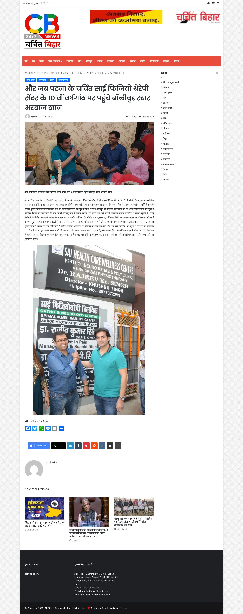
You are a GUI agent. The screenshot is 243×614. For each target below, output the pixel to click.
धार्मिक (142, 61)
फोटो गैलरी (154, 61)
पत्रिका (166, 61)
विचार (165, 169)
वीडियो (176, 61)
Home (30, 72)
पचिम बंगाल (167, 123)
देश (33, 61)
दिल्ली (165, 113)
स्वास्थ (132, 61)
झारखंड (166, 102)
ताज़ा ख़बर (31, 80)
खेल (79, 61)
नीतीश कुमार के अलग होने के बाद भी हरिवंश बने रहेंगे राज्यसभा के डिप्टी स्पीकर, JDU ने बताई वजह (88, 533)
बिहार (52, 80)
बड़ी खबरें (42, 80)
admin (34, 116)
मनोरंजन (110, 61)
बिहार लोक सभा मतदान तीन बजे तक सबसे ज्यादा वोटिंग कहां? (44, 524)
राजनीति (70, 61)
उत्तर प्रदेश (167, 92)
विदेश (41, 61)
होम (26, 61)
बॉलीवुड (89, 61)
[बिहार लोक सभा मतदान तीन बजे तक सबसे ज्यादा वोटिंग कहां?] (44, 508)
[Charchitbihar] (43, 31)
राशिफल (122, 61)
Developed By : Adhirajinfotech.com (108, 608)
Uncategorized (171, 82)
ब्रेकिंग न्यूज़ (40, 72)
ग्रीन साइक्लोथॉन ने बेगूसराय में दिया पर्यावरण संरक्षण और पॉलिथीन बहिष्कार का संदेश (133, 522)
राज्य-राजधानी (54, 61)
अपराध (99, 61)
